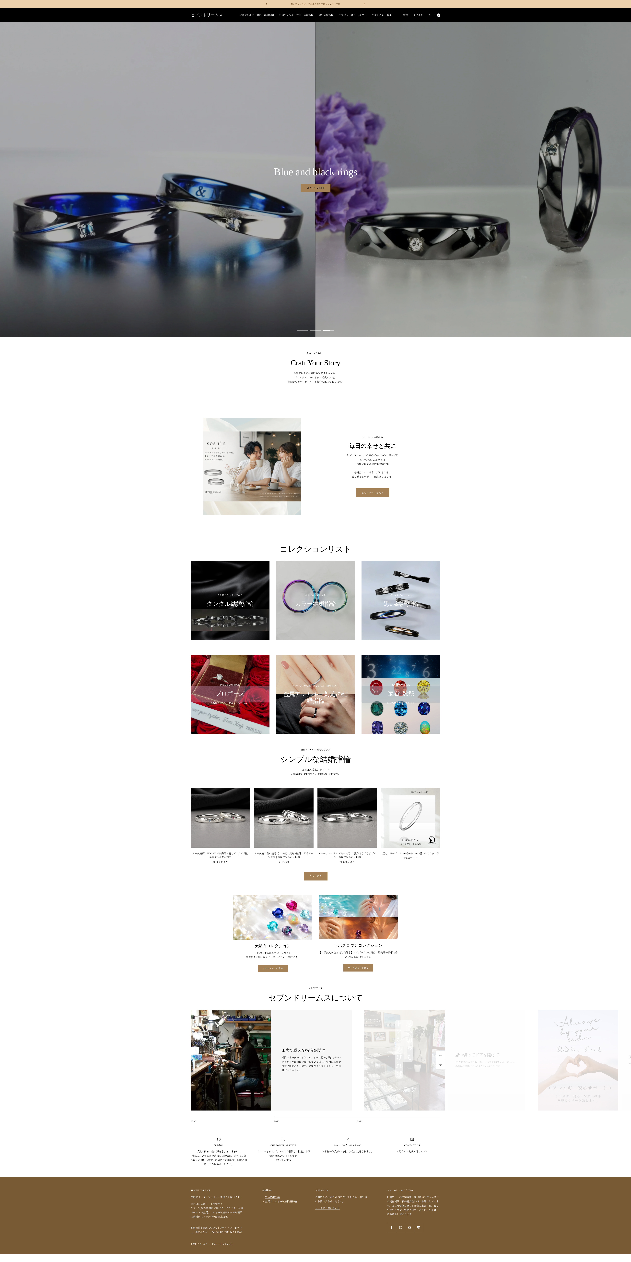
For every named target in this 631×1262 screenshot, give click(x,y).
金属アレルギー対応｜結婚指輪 (296, 15)
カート (433, 15)
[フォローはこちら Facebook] (391, 1227)
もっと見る (315, 876)
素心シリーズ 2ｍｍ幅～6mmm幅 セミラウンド (410, 853)
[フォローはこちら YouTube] (409, 1227)
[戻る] (440, 1055)
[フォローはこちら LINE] (418, 1227)
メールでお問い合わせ (327, 1208)
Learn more (315, 183)
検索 (405, 15)
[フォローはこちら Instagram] (400, 1227)
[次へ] (440, 1064)
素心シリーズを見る (373, 492)
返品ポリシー (202, 1232)
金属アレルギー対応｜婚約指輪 (256, 15)
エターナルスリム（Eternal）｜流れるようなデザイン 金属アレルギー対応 (347, 855)
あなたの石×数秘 (382, 15)
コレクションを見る (272, 968)
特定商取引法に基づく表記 (227, 1232)
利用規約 (195, 1227)
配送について (210, 1227)
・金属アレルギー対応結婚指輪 (279, 1201)
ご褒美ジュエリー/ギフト (353, 15)
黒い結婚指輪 (326, 15)
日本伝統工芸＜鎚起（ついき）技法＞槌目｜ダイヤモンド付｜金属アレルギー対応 (283, 855)
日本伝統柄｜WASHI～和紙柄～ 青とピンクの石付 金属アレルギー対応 (221, 855)
